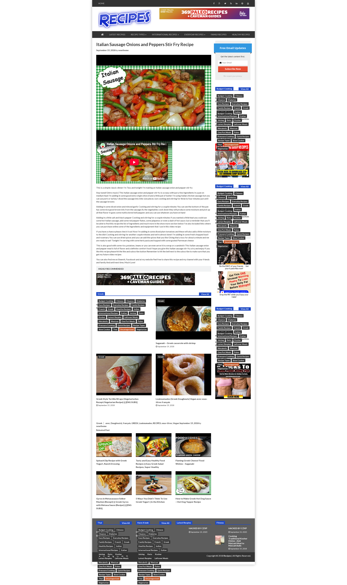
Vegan (176, 423)
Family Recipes (218, 34)
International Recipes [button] (164, 34)
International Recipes (108, 313)
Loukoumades (145, 423)
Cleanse (130, 301)
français (127, 423)
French (102, 309)
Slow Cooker (104, 329)
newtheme (123, 50)
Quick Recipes (124, 325)
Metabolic (103, 321)
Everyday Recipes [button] (194, 34)
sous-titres (167, 423)
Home (101, 3)
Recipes (228, 556)
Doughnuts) (116, 423)
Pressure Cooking (107, 325)
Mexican (114, 321)
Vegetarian (142, 329)
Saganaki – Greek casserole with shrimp (176, 343)
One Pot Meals (128, 321)
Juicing (133, 313)
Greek (110, 309)
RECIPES (157, 423)
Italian (124, 313)
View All (205, 294)
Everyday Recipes (120, 305)
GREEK (134, 423)
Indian (136, 309)
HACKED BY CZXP (198, 528)
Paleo (140, 321)
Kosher (102, 317)
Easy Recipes (104, 305)
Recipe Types (139, 325)
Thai (115, 329)
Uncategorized (127, 329)
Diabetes (141, 301)
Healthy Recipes (241, 34)
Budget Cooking (106, 301)
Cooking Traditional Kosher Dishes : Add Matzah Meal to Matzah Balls (237, 541)
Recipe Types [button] (138, 34)
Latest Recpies (117, 34)
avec (107, 423)
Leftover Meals (131, 317)
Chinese (119, 301)
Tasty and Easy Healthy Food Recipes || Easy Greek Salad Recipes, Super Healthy (150, 463)
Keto (141, 313)
